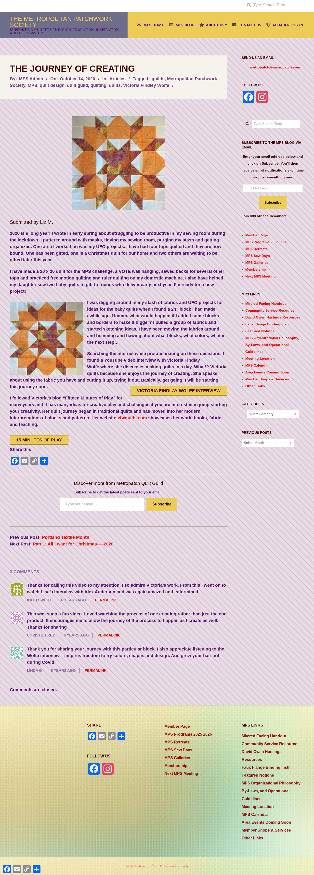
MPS (32, 85)
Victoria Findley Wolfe (146, 85)
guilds (158, 78)
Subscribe (161, 504)
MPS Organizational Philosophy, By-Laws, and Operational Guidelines (272, 345)
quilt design (52, 85)
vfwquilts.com (132, 417)
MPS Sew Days (257, 256)
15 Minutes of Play (39, 440)
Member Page (256, 235)
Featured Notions (260, 331)
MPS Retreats (256, 249)
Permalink (106, 600)
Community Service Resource (270, 310)
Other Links (255, 386)
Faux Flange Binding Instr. (267, 324)
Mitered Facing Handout (265, 303)
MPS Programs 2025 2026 (266, 242)
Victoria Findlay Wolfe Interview (179, 390)
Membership (255, 269)
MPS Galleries (256, 263)
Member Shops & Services (267, 379)
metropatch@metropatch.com (275, 67)
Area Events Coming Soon (267, 372)
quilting (98, 85)
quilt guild (77, 85)
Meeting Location (260, 358)
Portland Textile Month (65, 537)
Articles (117, 78)
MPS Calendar (257, 365)
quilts (115, 85)
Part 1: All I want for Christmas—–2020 (73, 544)
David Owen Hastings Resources (272, 317)
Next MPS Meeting (260, 276)
